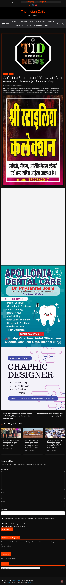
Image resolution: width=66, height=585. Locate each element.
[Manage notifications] (62, 581)
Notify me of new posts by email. (14, 526)
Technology (38, 25)
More (46, 25)
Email (3, 501)
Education (19, 25)
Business (51, 21)
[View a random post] (62, 24)
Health (11, 74)
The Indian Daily (33, 11)
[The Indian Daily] (3, 24)
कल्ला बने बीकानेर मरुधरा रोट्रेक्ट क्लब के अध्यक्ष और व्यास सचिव (11, 443)
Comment (5, 469)
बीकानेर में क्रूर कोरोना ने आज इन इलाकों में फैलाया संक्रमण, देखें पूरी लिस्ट (50, 415)
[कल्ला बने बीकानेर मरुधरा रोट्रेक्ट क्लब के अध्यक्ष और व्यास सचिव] (11, 429)
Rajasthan (23, 21)
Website (4, 509)
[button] (49, 25)
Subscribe (6, 554)
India (31, 21)
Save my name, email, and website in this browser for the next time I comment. (29, 519)
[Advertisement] (33, 226)
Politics (28, 25)
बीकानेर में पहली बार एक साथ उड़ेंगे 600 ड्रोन (36, 2)
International (40, 21)
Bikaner (14, 21)
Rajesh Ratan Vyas (18, 85)
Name (3, 493)
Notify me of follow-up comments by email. (17, 524)
